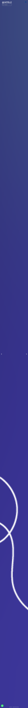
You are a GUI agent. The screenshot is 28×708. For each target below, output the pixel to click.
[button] (1, 354)
